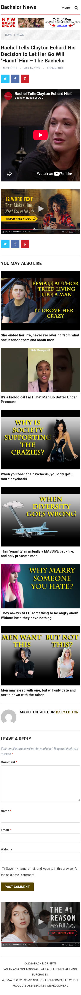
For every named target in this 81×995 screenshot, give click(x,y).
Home (9, 34)
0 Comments (54, 68)
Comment (9, 762)
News (20, 34)
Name (6, 811)
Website (6, 849)
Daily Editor (9, 68)
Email (6, 830)
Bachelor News (18, 7)
